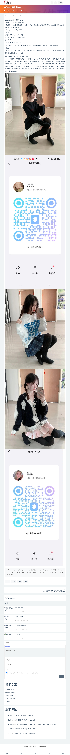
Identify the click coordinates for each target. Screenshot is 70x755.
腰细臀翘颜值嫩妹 (10, 692)
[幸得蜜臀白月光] (9, 609)
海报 (20, 581)
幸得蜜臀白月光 (19, 607)
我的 (49, 753)
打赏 (8, 581)
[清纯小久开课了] (9, 618)
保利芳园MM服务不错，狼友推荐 (25, 720)
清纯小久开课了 (19, 616)
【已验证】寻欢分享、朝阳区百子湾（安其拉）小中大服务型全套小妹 (36, 724)
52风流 (35, 746)
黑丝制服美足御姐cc (21, 625)
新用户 (10, 715)
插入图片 (7, 646)
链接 (26, 581)
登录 (61, 2)
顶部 (63, 753)
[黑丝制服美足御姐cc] (9, 627)
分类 (21, 753)
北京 (8, 10)
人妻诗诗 (17, 634)
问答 (35, 753)
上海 (16, 629)
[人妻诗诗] (9, 634)
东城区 (17, 620)
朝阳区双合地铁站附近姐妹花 (24, 715)
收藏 (14, 581)
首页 (12, 15)
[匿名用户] (5, 10)
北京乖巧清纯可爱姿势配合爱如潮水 (26, 729)
